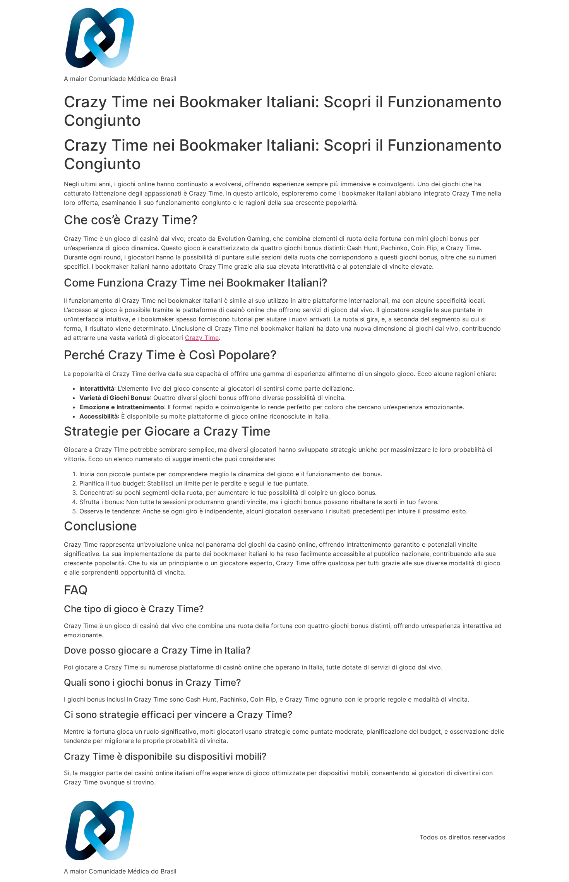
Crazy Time (202, 337)
